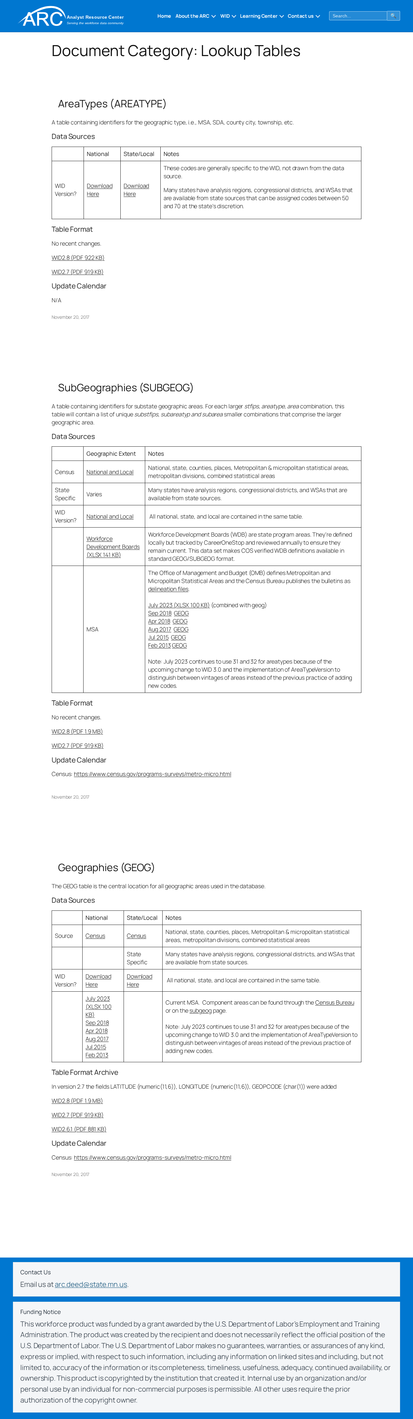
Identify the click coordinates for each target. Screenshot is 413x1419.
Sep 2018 (159, 613)
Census (95, 935)
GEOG (181, 613)
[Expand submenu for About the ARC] (213, 16)
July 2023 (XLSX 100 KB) (179, 605)
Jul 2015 (158, 637)
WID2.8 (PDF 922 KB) (78, 257)
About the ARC (192, 16)
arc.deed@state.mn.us (91, 1284)
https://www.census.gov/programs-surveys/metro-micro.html (152, 774)
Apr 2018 (159, 621)
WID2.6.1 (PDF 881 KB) (79, 1129)
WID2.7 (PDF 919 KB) (78, 272)
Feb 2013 (159, 645)
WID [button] (225, 16)
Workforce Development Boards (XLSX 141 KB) (113, 547)
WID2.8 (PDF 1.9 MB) (77, 731)
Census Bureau (334, 1002)
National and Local (110, 472)
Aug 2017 (159, 629)
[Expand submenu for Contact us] (317, 16)
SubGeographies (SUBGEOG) (126, 388)
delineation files (168, 589)
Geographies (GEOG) (107, 867)
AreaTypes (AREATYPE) (112, 104)
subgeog (200, 1010)
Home (164, 16)
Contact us (301, 16)
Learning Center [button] (258, 16)
